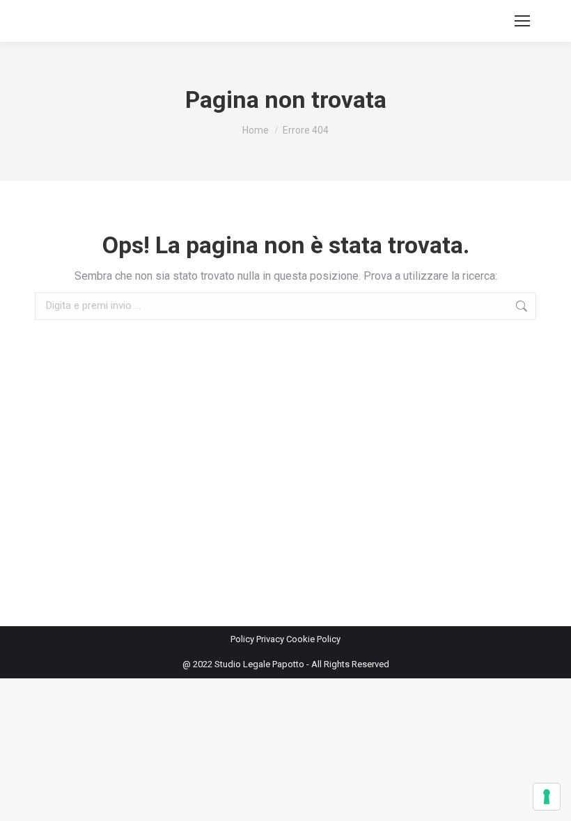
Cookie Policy (313, 639)
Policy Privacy (258, 639)
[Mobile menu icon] (522, 21)
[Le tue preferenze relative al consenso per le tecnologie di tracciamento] (546, 796)
